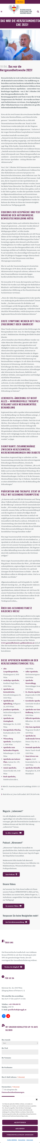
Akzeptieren (20, 1122)
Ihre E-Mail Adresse (13, 1077)
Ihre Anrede (6, 1040)
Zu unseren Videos (12, 906)
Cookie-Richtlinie (12, 1140)
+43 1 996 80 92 (14, 1004)
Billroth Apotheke (32, 718)
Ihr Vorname (6, 1058)
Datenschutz (21, 1140)
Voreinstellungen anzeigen (20, 1135)
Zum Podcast (10, 874)
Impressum (29, 1140)
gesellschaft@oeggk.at (17, 1010)
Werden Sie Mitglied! (11, 967)
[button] (37, 1099)
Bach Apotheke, (9, 776)
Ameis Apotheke (9, 768)
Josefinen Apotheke (11, 709)
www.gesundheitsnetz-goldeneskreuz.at (17, 643)
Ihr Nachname (7, 1067)
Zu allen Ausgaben (11, 833)
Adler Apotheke (31, 671)
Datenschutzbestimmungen (13, 1092)
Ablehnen (20, 1128)
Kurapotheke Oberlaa (12, 730)
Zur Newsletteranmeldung (14, 922)
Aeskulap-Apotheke (11, 680)
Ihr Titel (5, 1048)
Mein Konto (20, 2)
